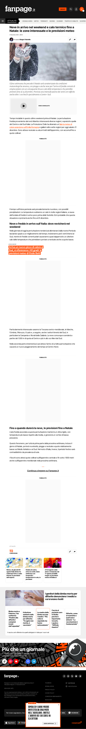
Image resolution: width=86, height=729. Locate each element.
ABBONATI (62, 9)
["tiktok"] (4, 661)
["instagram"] (10, 661)
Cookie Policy (49, 693)
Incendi (52, 21)
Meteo (36, 21)
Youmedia (48, 683)
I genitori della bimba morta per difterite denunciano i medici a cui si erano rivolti (61, 596)
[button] (74, 39)
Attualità (11, 21)
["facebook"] (28, 661)
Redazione (48, 700)
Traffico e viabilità (71, 21)
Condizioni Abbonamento (53, 696)
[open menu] (2, 21)
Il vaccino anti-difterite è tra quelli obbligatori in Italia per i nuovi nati (28, 632)
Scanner (60, 21)
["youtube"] (16, 661)
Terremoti (44, 21)
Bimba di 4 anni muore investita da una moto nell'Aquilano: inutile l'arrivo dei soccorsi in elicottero (39, 712)
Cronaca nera (27, 21)
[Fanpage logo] (17, 9)
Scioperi (83, 21)
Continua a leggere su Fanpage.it (43, 470)
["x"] (22, 661)
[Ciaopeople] (77, 723)
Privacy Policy (50, 689)
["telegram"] (33, 661)
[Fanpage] (11, 676)
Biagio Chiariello (25, 39)
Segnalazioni (49, 686)
